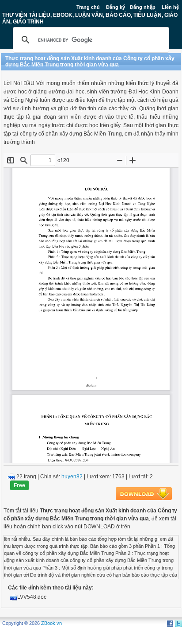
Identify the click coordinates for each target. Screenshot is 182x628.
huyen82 (72, 476)
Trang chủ (88, 7)
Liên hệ (170, 7)
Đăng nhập (142, 7)
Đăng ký (115, 7)
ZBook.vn (51, 623)
